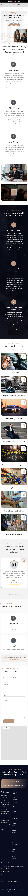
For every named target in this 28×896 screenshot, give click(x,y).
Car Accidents (14, 373)
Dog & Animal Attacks (14, 534)
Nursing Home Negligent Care (14, 511)
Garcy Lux (17, 892)
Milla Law (23, 890)
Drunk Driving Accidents (14, 419)
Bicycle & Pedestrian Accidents (14, 396)
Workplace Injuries (14, 488)
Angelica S (14, 580)
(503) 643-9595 (7, 649)
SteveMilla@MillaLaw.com (18, 649)
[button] (9, 594)
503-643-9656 (7, 874)
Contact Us (13, 25)
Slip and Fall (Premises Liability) (14, 442)
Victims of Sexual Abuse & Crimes (14, 465)
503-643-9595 (14, 782)
